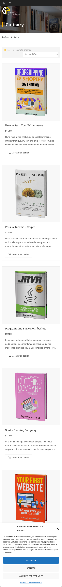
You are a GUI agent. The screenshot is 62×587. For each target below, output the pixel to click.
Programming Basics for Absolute (25, 328)
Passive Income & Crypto (20, 227)
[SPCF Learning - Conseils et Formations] (11, 11)
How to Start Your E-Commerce (24, 125)
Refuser (31, 568)
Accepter (31, 560)
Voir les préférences (31, 576)
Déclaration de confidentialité (31, 583)
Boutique (5, 37)
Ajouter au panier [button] (20, 152)
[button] (57, 528)
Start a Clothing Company (20, 430)
